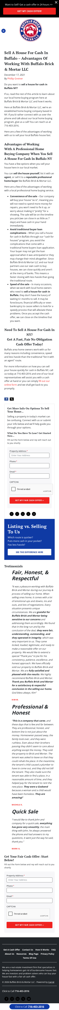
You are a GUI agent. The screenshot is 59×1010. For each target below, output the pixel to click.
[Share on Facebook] (6, 399)
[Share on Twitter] (12, 399)
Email (13, 471)
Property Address (19, 451)
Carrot (51, 982)
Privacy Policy (47, 953)
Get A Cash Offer (11, 949)
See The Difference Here (29, 552)
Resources (21, 953)
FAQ (53, 949)
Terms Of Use (29, 957)
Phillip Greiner (15, 78)
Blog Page (33, 953)
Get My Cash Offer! (29, 11)
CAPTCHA (14, 482)
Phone (13, 461)
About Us (9, 953)
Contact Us (27, 949)
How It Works (42, 949)
